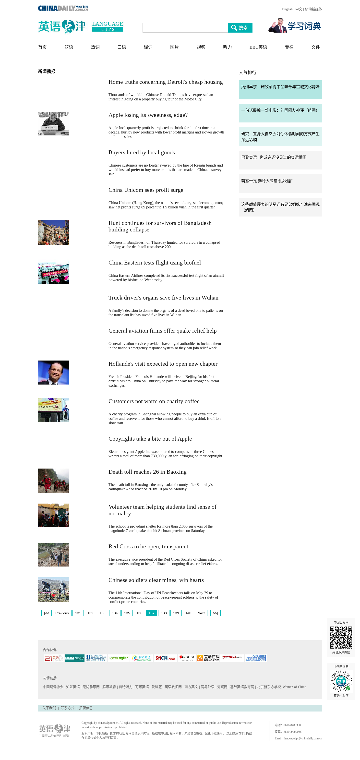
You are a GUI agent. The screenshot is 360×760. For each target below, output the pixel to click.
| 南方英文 (191, 687)
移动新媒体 (313, 9)
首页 (42, 47)
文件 (315, 47)
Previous (62, 613)
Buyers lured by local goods (141, 152)
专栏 (289, 47)
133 (103, 613)
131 (78, 613)
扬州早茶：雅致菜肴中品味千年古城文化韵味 (280, 87)
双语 (68, 47)
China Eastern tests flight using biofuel (154, 262)
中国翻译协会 (53, 687)
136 (139, 613)
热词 (95, 47)
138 (164, 613)
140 (188, 613)
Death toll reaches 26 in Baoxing (147, 472)
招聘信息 (86, 708)
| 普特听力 (125, 687)
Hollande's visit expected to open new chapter (162, 364)
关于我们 (49, 708)
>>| (215, 613)
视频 (201, 47)
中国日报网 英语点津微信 (341, 637)
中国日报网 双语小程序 (341, 681)
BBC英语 (258, 47)
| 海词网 (222, 687)
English (287, 9)
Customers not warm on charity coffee (154, 401)
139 (176, 613)
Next (201, 613)
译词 (148, 47)
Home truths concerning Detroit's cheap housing (165, 82)
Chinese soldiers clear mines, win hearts (156, 580)
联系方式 (67, 708)
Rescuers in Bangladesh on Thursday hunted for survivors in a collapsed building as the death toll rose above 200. (164, 244)
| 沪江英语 (72, 687)
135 (127, 613)
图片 (174, 47)
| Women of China (293, 687)
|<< (46, 613)
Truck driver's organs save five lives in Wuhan (163, 297)
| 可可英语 (141, 687)
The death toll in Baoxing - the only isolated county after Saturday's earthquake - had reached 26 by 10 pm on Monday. (160, 487)
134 (115, 613)
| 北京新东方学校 (268, 687)
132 (90, 613)
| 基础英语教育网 (241, 687)
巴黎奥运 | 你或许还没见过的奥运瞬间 (274, 157)
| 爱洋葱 (156, 687)
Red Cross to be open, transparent (148, 546)
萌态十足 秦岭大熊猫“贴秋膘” (267, 181)
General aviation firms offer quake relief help (162, 330)
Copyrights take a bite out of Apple (150, 438)
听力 (227, 47)
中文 (298, 9)
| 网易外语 (207, 687)
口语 (121, 47)
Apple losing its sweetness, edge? (148, 115)
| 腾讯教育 (109, 687)
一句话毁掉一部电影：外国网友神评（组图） (280, 110)
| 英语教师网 (173, 687)
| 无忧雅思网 (91, 687)
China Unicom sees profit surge (145, 190)
